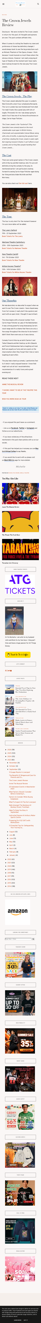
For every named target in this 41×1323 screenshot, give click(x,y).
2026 (9, 750)
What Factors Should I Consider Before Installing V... (20, 793)
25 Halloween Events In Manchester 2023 (22, 788)
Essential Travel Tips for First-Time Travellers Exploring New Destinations (26, 690)
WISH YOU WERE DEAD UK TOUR (14, 399)
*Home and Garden (22, 728)
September (13, 770)
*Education (19, 718)
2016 (9, 880)
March (11, 849)
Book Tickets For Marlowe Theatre (14, 248)
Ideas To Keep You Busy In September (18, 811)
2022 (9, 859)
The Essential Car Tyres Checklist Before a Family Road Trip (26, 711)
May (11, 842)
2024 (9, 757)
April (11, 845)
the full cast (23, 184)
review (4, 14)
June (11, 839)
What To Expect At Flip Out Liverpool (22, 802)
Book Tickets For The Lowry (12, 236)
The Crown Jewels (18, 473)
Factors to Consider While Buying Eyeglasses (21, 798)
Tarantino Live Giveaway (10, 563)
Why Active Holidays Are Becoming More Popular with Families (25, 701)
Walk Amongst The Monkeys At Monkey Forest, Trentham (20, 806)
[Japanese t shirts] (20, 1205)
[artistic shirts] (20, 1243)
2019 (9, 870)
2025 (9, 753)
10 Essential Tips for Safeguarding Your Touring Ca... (21, 827)
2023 (9, 760)
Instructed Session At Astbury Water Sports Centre (22, 817)
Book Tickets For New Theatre (13, 260)
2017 (9, 876)
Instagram (30, 428)
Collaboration (21, 696)
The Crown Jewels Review (18, 781)
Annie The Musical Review (10, 507)
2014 (9, 886)
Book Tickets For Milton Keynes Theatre (16, 272)
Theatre (26, 473)
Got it (26, 1320)
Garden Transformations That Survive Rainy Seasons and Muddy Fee (25, 733)
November (13, 763)
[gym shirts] (20, 1053)
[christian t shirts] (20, 1167)
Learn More (17, 1320)
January (12, 855)
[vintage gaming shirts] (20, 1091)
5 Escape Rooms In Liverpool (19, 772)
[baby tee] (20, 1015)
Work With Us (9, 460)
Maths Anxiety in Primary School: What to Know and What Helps (24, 722)
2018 (9, 873)
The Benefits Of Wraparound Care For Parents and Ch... (22, 776)
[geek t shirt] (20, 1129)
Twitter (21, 428)
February (12, 852)
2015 (9, 883)
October (12, 766)
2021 (9, 863)
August (12, 832)
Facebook (14, 428)
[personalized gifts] (20, 1281)
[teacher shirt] (20, 977)
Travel (18, 685)
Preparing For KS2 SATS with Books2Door (19, 822)
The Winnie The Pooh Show (11, 535)
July (11, 835)
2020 (9, 866)
